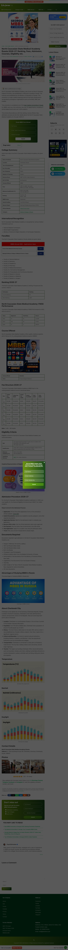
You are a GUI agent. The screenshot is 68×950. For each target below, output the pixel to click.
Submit (34, 484)
